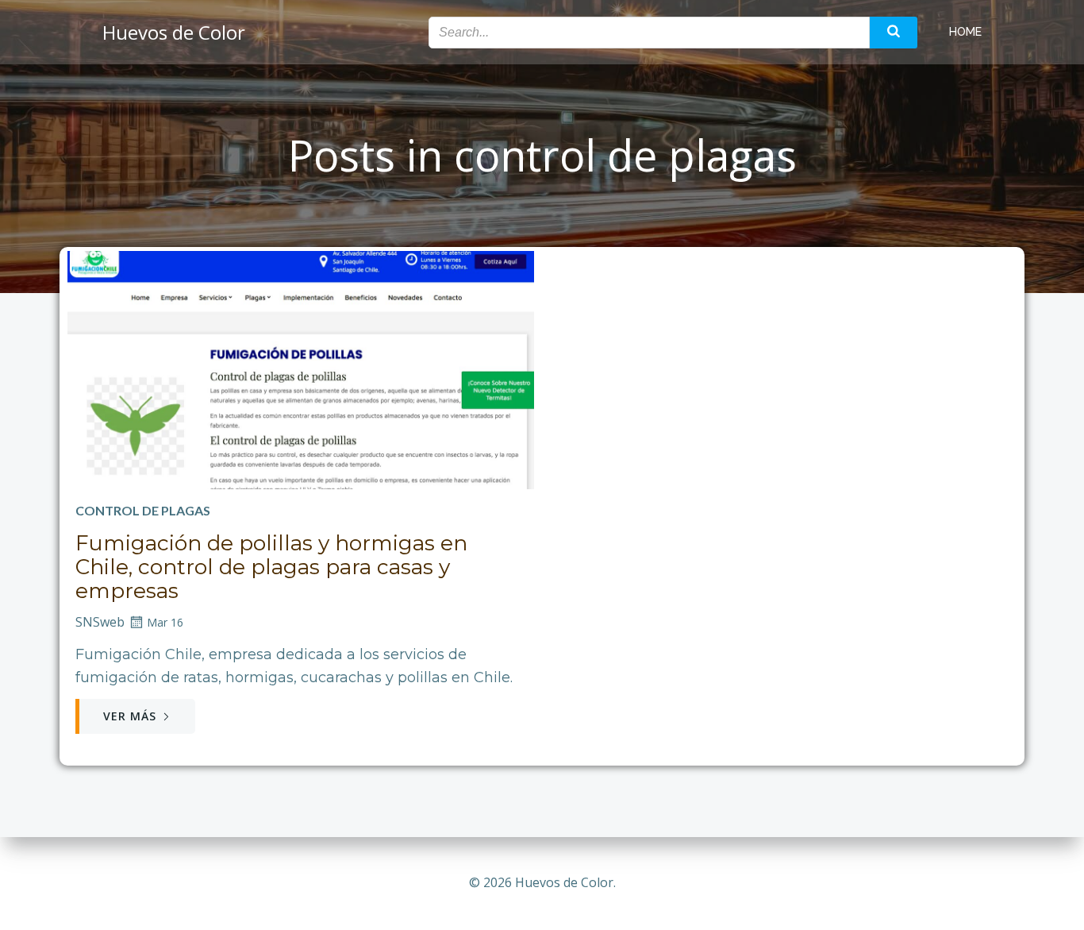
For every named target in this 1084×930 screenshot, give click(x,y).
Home (965, 31)
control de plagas (142, 510)
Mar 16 (165, 622)
